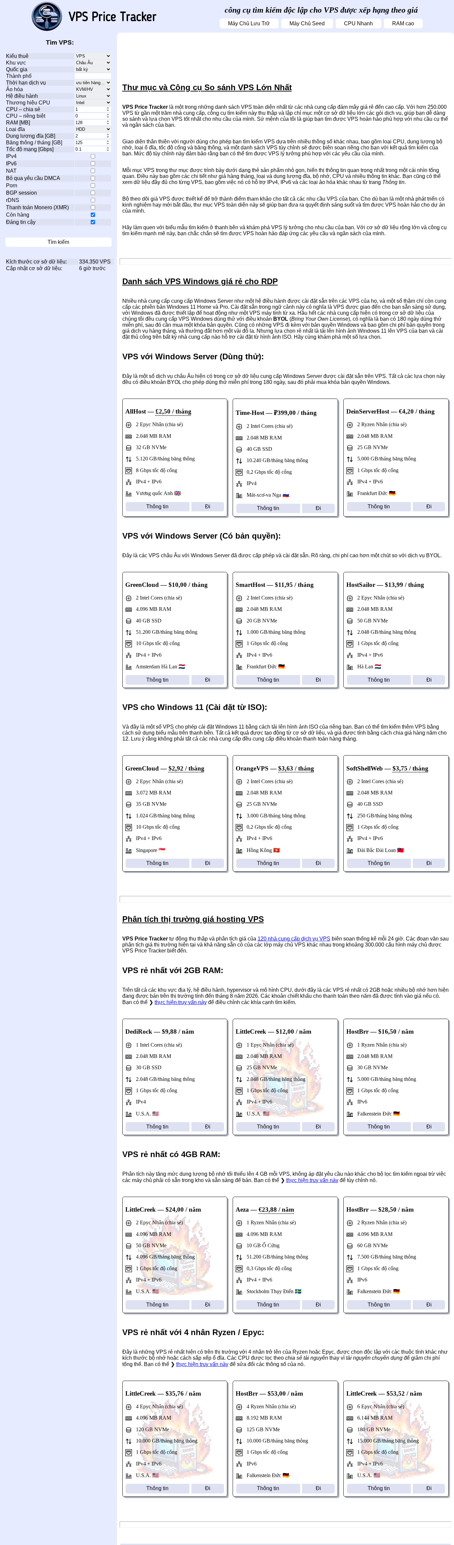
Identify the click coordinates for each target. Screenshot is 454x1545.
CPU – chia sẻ (23, 109)
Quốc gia (16, 69)
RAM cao (403, 23)
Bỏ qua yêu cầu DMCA (33, 178)
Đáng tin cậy (21, 222)
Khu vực (16, 63)
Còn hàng (17, 215)
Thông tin (157, 506)
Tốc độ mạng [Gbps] (30, 149)
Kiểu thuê (17, 56)
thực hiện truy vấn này (181, 1002)
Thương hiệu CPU (28, 102)
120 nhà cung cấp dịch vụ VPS (294, 939)
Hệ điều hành (22, 96)
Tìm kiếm (58, 242)
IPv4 (11, 156)
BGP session (21, 193)
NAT (11, 171)
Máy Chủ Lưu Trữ (249, 23)
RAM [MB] (18, 122)
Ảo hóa (14, 89)
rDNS (12, 200)
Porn (11, 185)
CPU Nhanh (358, 23)
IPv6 (11, 163)
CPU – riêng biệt (25, 116)
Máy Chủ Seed (307, 23)
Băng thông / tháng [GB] (34, 142)
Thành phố (19, 76)
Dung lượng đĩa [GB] (30, 136)
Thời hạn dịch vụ (26, 83)
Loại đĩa (15, 129)
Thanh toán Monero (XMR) (37, 207)
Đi (207, 506)
